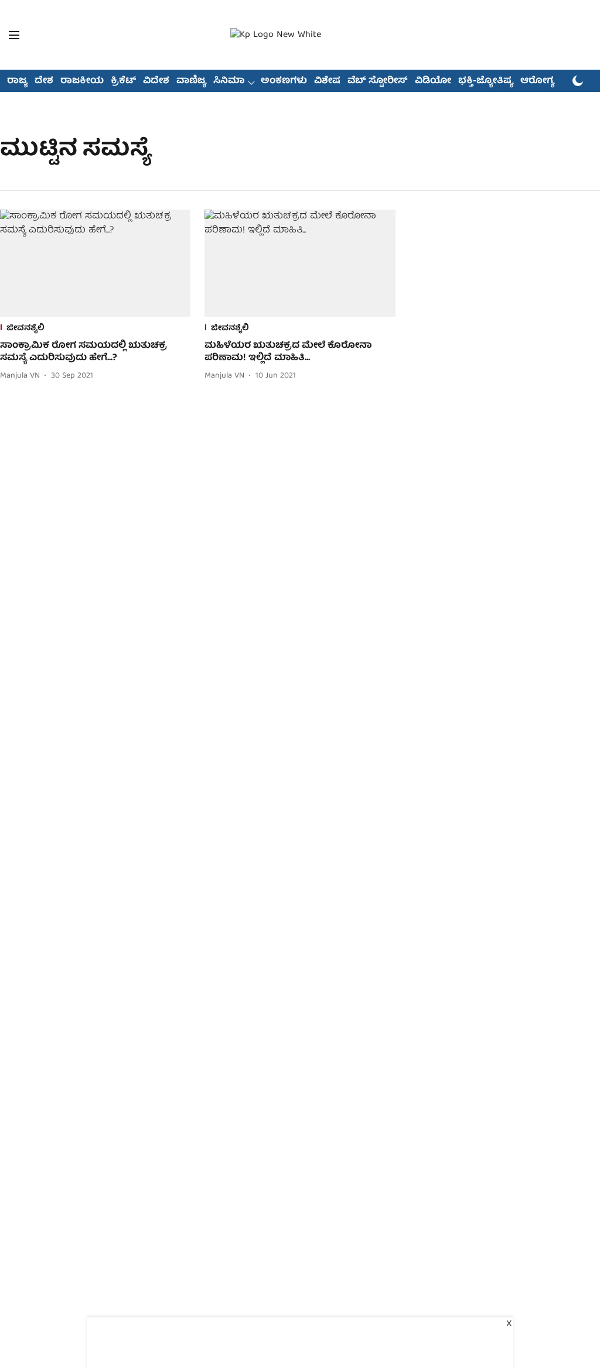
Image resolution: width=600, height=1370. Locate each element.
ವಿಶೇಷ (327, 81)
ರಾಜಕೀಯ (82, 81)
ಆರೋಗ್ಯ (537, 81)
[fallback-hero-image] (95, 263)
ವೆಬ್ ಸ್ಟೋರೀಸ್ (377, 81)
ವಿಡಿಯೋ (433, 81)
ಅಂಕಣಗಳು (284, 81)
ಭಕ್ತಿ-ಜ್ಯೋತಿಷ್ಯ (485, 81)
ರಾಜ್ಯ (17, 81)
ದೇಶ (44, 81)
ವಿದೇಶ (156, 81)
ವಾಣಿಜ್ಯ (191, 81)
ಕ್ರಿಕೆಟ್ (123, 81)
